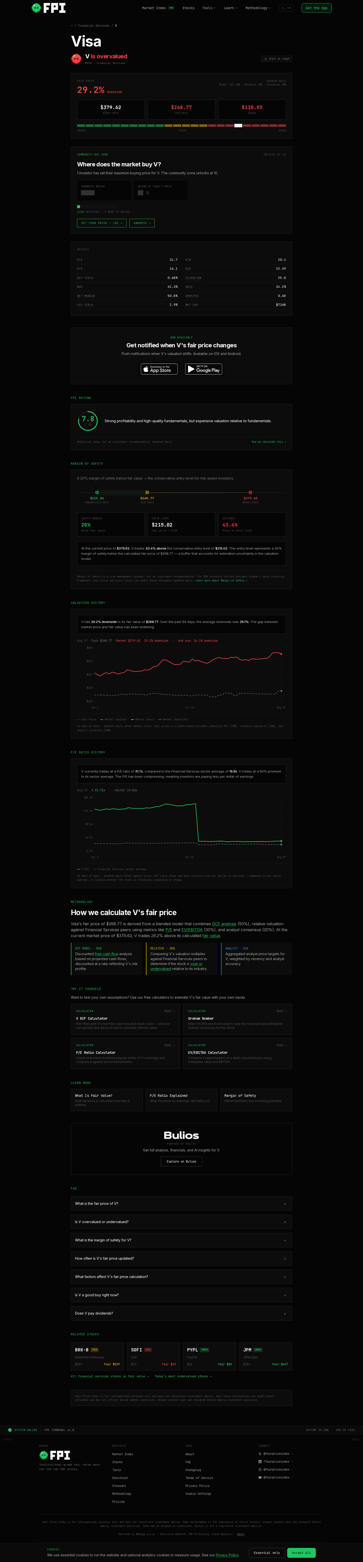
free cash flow (106, 954)
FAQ (188, 1462)
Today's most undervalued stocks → (183, 1376)
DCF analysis (224, 923)
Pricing (118, 1502)
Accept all (301, 1553)
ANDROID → (142, 223)
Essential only (267, 1553)
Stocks (188, 8)
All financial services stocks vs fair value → (110, 1376)
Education (120, 1478)
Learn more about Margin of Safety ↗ (221, 580)
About (189, 1454)
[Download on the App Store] (159, 369)
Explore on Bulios (181, 1162)
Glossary (119, 1486)
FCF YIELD (85, 305)
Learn (229, 8)
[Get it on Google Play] (203, 369)
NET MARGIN (86, 296)
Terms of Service (199, 1478)
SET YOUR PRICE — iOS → (101, 223)
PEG (188, 268)
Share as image (279, 58)
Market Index (157, 8)
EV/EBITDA (193, 278)
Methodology (256, 8)
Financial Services (93, 26)
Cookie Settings (198, 1494)
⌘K (286, 8)
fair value (211, 935)
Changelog (193, 1470)
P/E (79, 260)
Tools (207, 8)
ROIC (189, 286)
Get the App (316, 8)
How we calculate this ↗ (269, 441)
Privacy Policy (197, 1486)
